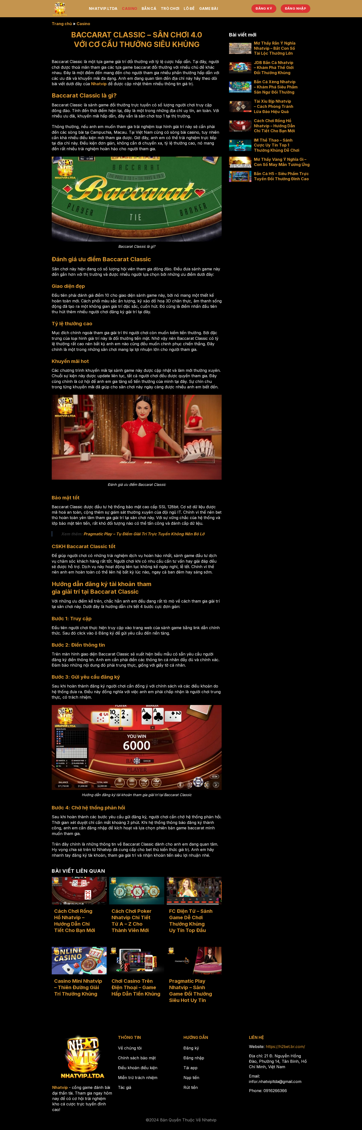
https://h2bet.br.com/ (285, 1046)
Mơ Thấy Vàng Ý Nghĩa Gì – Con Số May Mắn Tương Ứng (282, 162)
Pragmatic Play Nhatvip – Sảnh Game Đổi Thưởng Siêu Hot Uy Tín (190, 990)
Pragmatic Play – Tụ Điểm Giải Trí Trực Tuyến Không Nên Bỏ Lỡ (143, 533)
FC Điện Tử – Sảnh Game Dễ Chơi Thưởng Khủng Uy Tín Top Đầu (191, 920)
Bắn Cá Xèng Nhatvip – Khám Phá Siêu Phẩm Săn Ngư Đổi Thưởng (275, 87)
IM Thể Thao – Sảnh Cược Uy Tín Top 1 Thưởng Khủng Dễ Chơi (276, 145)
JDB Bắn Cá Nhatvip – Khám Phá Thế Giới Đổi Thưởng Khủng (274, 67)
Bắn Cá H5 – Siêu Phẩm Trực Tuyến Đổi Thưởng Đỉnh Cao (281, 176)
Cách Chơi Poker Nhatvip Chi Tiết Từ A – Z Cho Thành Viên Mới (131, 920)
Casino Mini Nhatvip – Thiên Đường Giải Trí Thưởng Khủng (78, 987)
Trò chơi (170, 8)
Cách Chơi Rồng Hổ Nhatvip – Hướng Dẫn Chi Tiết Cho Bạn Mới (74, 920)
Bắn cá (149, 8)
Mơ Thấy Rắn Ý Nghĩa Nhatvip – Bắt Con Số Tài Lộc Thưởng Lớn (275, 48)
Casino (129, 8)
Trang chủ (62, 23)
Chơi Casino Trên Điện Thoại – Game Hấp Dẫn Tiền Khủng (136, 987)
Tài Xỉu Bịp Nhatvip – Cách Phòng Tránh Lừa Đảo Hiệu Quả (273, 106)
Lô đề (189, 8)
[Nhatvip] (67, 8)
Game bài (208, 8)
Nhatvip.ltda (103, 8)
